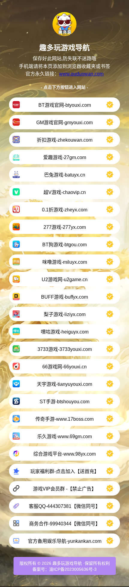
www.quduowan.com (81, 73)
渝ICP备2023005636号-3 (73, 569)
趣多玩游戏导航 (67, 563)
